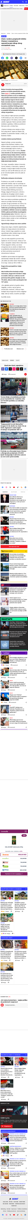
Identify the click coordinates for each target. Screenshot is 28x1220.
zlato (17, 360)
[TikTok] (21, 368)
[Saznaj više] (26, 1103)
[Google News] (25, 368)
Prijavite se (7, 1126)
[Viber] (2, 368)
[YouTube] (17, 368)
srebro (12, 360)
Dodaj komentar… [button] (10, 1005)
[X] (10, 368)
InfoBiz (8, 33)
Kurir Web (7, 48)
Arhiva (4, 1211)
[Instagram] (14, 368)
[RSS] (22, 487)
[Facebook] (6, 368)
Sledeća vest (20, 348)
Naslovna (3, 33)
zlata (6, 93)
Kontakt (8, 1208)
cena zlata (5, 360)
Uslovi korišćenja (21, 1211)
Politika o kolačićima (22, 1208)
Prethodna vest (8, 348)
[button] (25, 48)
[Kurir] (5, 2)
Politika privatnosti (11, 1211)
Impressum (14, 1208)
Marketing (3, 1208)
